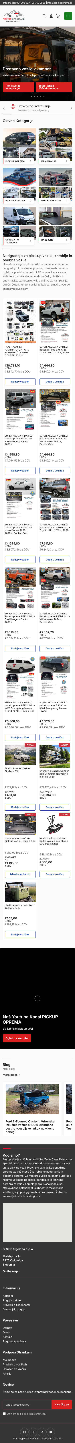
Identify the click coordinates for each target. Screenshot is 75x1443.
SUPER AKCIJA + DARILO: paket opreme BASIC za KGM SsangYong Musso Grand (54, 706)
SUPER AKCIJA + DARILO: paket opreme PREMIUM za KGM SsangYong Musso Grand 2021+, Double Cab (20, 706)
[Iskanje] (44, 16)
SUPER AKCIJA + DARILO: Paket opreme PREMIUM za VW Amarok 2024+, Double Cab (55, 618)
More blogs (10, 1074)
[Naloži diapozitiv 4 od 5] (40, 96)
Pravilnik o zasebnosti (16, 1305)
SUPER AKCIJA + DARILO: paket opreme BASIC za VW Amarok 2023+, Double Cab (54, 440)
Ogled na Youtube (17, 1038)
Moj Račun (9, 1360)
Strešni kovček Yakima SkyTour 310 (17, 770)
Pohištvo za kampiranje (13, 87)
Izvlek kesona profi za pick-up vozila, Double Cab (20, 839)
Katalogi (8, 1296)
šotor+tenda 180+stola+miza (48, 87)
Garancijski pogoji (14, 1309)
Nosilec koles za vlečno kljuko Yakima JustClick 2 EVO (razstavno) (54, 841)
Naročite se (61, 1404)
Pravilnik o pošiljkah (15, 1364)
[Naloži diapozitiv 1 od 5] (31, 96)
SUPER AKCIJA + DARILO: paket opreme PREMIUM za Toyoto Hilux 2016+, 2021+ (55, 527)
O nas (6, 1332)
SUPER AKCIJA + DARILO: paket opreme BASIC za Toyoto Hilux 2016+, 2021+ (55, 349)
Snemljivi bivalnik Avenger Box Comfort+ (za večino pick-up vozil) (54, 773)
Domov (7, 1327)
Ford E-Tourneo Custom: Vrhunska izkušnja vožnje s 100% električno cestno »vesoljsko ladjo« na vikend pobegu (30, 1127)
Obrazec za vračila (14, 1369)
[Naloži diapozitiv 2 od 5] (34, 96)
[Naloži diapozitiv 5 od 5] (43, 96)
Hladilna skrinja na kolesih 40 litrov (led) (19, 907)
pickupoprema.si (31, 1438)
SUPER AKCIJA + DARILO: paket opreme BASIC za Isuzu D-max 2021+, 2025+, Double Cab (19, 529)
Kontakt (7, 1337)
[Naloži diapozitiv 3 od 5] (37, 96)
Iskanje (7, 1373)
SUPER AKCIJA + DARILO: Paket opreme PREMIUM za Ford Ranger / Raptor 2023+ (20, 618)
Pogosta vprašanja (14, 1341)
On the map (10, 1271)
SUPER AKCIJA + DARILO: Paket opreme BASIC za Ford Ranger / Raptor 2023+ (19, 440)
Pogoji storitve (12, 1300)
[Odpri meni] (68, 16)
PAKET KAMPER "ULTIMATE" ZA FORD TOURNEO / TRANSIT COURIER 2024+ (17, 351)
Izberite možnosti (20, 874)
